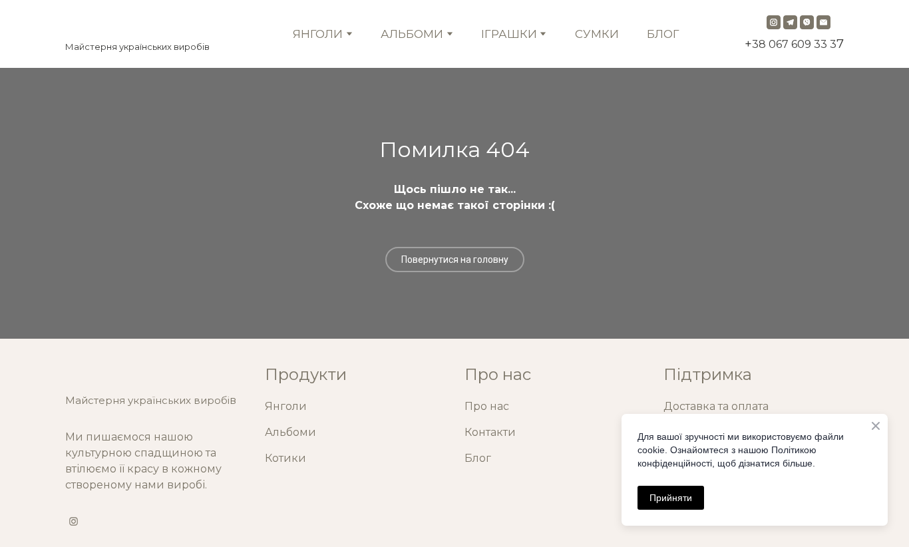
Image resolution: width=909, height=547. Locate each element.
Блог (477, 458)
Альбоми (290, 432)
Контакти (490, 432)
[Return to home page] (137, 24)
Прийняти (670, 497)
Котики (285, 458)
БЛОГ (663, 34)
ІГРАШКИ (509, 34)
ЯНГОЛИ (318, 34)
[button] (774, 22)
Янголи (286, 406)
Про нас (486, 406)
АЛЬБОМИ (412, 34)
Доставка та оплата (716, 406)
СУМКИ (597, 34)
